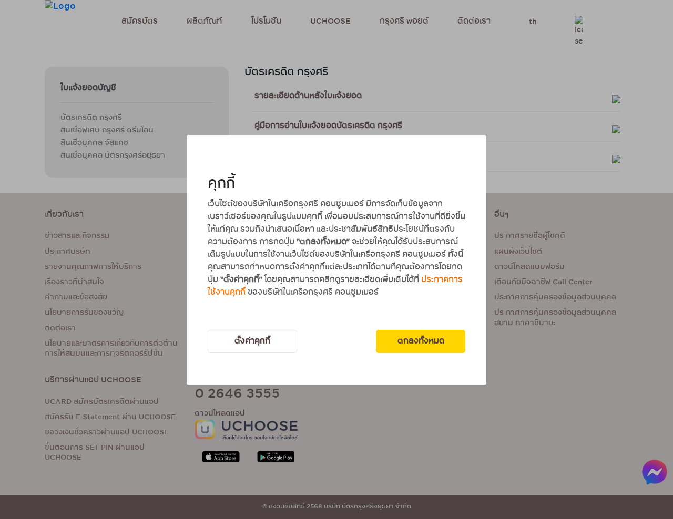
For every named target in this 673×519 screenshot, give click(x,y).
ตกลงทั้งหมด (420, 341)
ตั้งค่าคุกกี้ (252, 341)
